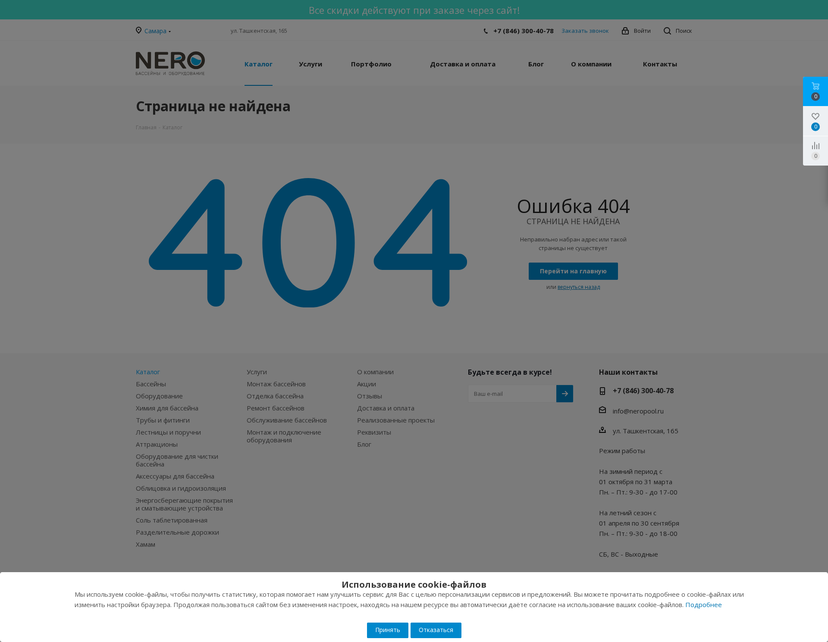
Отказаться (436, 630)
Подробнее (703, 604)
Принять (387, 630)
